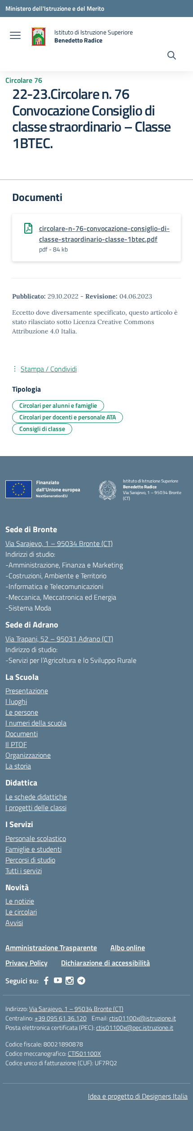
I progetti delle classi (35, 807)
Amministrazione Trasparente (51, 947)
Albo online (127, 947)
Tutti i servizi (23, 870)
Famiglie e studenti (33, 849)
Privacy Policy (26, 962)
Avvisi (14, 922)
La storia (18, 765)
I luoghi (16, 701)
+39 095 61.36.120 (61, 1018)
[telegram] (81, 981)
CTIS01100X (84, 1053)
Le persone (21, 712)
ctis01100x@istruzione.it (142, 1018)
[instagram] (70, 981)
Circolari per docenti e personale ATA (67, 417)
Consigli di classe (42, 428)
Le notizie (19, 901)
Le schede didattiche (36, 796)
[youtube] (58, 981)
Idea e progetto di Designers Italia (138, 1096)
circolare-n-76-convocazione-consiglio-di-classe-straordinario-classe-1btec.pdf (104, 233)
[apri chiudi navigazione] (15, 36)
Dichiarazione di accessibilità (105, 962)
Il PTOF (16, 744)
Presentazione (26, 690)
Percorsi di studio (30, 859)
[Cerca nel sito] (172, 56)
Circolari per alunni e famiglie (58, 405)
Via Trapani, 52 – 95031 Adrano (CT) (59, 638)
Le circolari (21, 911)
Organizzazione (28, 755)
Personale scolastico (35, 838)
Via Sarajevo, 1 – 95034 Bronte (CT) (59, 543)
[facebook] (46, 981)
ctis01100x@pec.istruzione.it (134, 1027)
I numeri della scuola (35, 722)
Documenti (21, 733)
